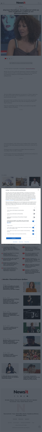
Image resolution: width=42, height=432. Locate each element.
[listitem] (21, 207)
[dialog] (21, 216)
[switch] (33, 210)
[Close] (39, 190)
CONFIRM (14, 238)
